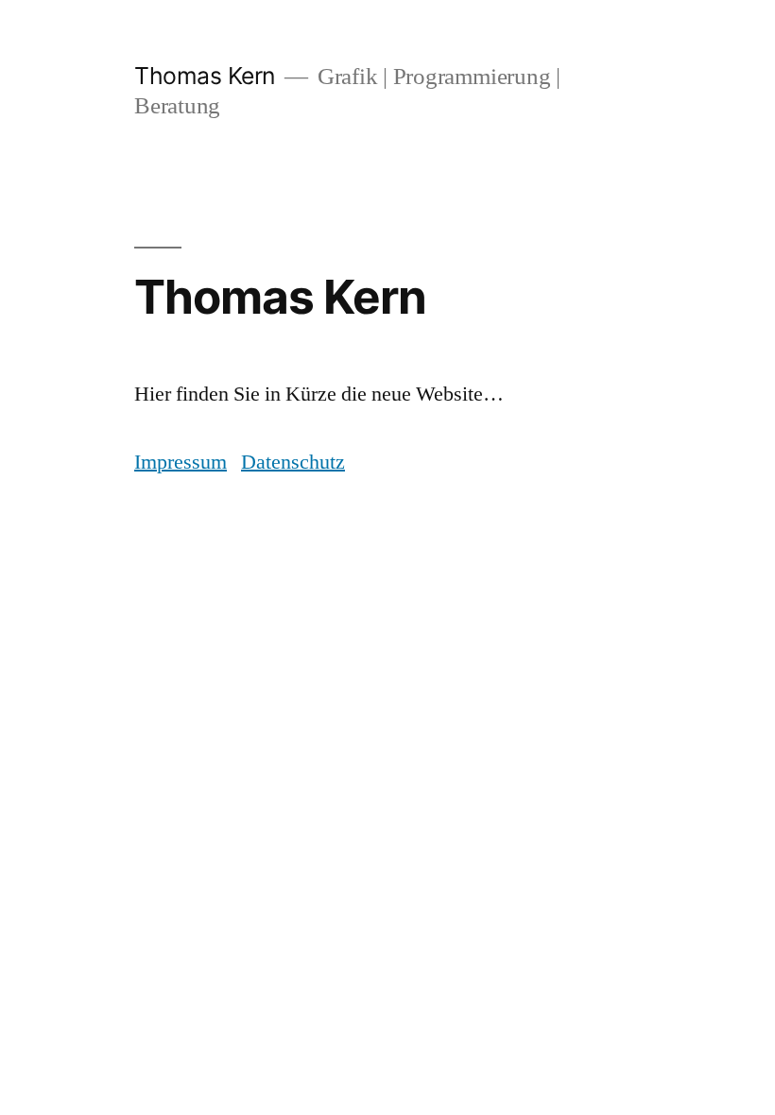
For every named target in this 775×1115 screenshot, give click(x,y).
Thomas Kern (204, 75)
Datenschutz (293, 462)
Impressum (180, 462)
